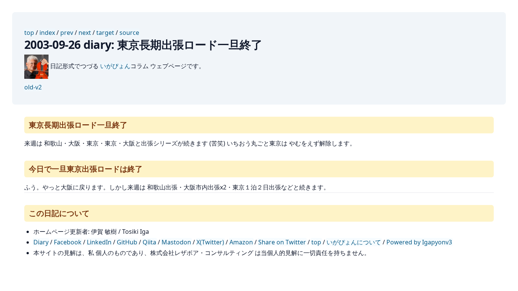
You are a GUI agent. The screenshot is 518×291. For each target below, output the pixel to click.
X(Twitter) (210, 242)
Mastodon (176, 242)
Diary (41, 242)
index (47, 32)
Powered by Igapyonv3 (419, 242)
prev (66, 32)
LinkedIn (99, 242)
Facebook (68, 242)
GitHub (127, 242)
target (105, 32)
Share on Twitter (282, 242)
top (29, 32)
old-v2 (33, 87)
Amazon (241, 242)
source (129, 32)
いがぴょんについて (353, 242)
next (84, 32)
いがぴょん (115, 66)
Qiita (149, 242)
